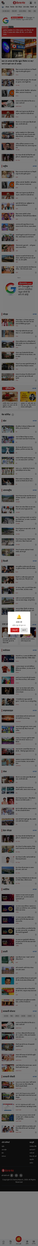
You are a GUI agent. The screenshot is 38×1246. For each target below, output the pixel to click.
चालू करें (14, 630)
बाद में (24, 630)
